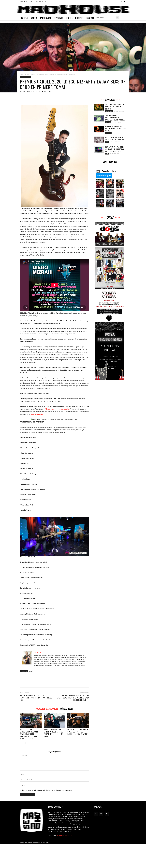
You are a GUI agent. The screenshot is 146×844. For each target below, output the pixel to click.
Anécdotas (109, 111)
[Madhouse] (73, 9)
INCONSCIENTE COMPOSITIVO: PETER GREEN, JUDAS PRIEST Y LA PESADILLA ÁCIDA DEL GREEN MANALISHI (73, 697)
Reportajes (58, 18)
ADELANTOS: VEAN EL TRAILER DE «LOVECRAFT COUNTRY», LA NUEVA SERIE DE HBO (36, 697)
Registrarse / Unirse (40, 1)
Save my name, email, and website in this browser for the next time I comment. (47, 790)
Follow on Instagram (104, 176)
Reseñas (69, 18)
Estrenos (23, 727)
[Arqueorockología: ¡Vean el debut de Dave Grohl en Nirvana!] (99, 107)
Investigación (45, 18)
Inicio (21, 74)
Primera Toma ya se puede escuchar (57, 409)
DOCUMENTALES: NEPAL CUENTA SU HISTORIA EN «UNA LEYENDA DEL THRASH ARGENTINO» (115, 149)
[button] (100, 183)
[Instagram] (121, 1)
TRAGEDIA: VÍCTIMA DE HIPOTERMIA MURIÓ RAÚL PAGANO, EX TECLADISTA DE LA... (115, 117)
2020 (30, 671)
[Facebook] (118, 1)
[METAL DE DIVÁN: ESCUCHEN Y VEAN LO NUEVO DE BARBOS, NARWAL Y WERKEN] (78, 720)
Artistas (108, 133)
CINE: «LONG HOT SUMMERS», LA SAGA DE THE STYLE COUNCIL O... (115, 138)
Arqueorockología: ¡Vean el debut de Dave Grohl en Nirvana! (114, 106)
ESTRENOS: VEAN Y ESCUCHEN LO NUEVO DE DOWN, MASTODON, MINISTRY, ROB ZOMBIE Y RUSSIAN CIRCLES (29, 734)
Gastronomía (47, 727)
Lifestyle (79, 18)
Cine (107, 142)
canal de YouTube (37, 414)
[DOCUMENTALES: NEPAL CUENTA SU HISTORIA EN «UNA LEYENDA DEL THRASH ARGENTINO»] (99, 149)
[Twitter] (124, 1)
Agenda (34, 18)
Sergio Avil (26, 91)
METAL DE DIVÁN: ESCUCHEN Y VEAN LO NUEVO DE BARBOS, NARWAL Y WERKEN (78, 731)
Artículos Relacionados (47, 708)
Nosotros (90, 18)
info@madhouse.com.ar (64, 835)
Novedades (28, 77)
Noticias (24, 18)
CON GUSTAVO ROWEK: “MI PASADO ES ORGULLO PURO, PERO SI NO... (115, 128)
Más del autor (66, 708)
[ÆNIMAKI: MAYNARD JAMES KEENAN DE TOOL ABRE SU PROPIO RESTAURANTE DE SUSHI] (54, 720)
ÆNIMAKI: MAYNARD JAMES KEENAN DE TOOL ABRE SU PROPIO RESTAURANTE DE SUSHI (53, 733)
